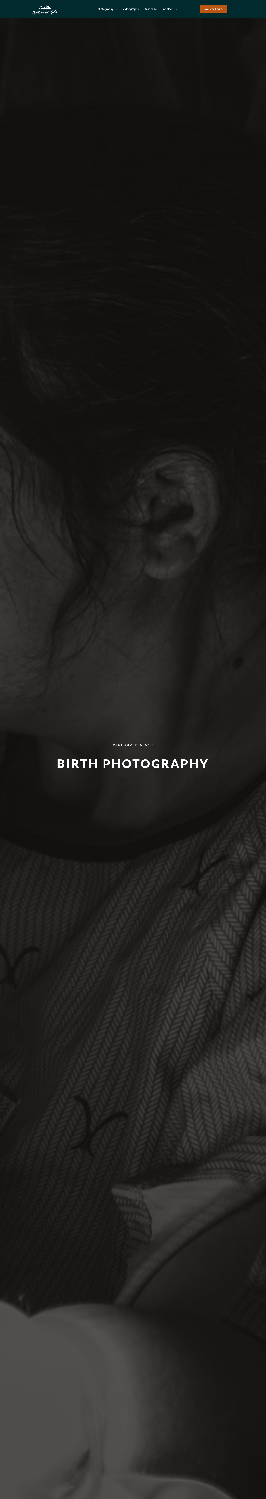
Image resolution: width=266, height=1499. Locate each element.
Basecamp (150, 9)
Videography (131, 9)
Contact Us (170, 9)
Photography (105, 9)
